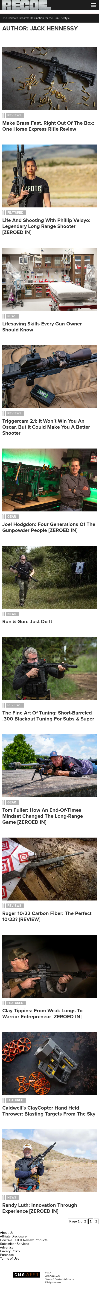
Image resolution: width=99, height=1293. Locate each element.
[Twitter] (34, 1227)
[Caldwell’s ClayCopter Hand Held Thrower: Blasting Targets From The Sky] (49, 1094)
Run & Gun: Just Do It (27, 622)
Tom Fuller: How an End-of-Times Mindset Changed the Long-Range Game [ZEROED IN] (42, 816)
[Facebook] (4, 1227)
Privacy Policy (10, 1251)
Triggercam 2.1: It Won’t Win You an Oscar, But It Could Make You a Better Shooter (46, 427)
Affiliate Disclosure (13, 1236)
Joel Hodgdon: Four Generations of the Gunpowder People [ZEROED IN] (48, 527)
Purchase (7, 1255)
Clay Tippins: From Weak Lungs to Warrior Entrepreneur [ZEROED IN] (42, 1014)
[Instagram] (11, 1227)
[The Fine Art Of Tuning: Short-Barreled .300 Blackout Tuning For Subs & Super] (49, 699)
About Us (6, 1232)
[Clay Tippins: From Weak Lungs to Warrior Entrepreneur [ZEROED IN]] (49, 996)
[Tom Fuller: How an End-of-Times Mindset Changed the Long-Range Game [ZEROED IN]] (49, 796)
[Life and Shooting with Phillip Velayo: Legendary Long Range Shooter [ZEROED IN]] (49, 206)
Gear (11, 516)
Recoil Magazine (59, 1273)
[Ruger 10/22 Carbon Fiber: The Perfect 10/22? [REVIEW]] (49, 899)
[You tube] (19, 1227)
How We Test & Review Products (23, 1240)
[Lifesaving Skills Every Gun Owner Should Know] (49, 310)
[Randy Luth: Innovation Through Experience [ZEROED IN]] (49, 1191)
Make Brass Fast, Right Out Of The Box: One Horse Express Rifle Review (48, 126)
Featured (15, 212)
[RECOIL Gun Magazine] (26, 9)
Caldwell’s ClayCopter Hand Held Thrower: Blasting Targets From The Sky (48, 1111)
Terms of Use (9, 1258)
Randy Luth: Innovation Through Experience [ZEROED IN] (39, 1208)
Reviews (14, 115)
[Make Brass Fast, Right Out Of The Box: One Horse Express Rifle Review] (49, 109)
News (11, 316)
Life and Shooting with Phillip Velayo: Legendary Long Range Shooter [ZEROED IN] (46, 226)
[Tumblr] (26, 1227)
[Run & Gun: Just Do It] (49, 607)
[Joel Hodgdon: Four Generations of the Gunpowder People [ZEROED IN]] (49, 510)
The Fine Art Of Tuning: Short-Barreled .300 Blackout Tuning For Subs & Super (48, 716)
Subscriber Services (14, 1244)
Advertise (7, 1247)
